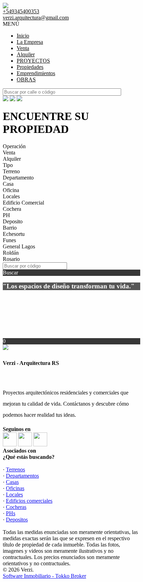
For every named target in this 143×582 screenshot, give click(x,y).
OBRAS (26, 79)
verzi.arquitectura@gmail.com (36, 18)
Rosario (11, 259)
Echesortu (14, 234)
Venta (23, 48)
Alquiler (26, 54)
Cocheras (16, 507)
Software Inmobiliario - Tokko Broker (44, 576)
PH (6, 215)
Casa (8, 184)
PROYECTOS (33, 61)
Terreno (11, 171)
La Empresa (30, 42)
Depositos (17, 520)
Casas (12, 482)
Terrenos (15, 469)
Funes (9, 240)
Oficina (11, 190)
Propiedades (30, 67)
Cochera (12, 209)
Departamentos (22, 476)
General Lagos (19, 246)
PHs (10, 513)
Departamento (18, 178)
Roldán (11, 253)
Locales (11, 196)
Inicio (23, 36)
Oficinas (15, 488)
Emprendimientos (36, 73)
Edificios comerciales (29, 501)
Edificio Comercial (23, 203)
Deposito (13, 221)
